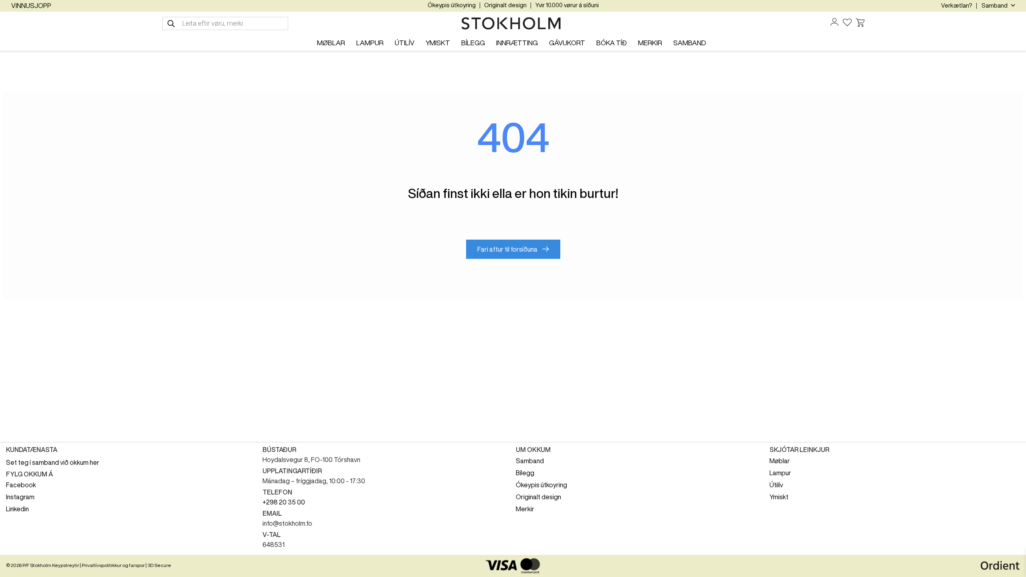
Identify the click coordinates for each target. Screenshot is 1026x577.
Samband (530, 461)
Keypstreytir (65, 565)
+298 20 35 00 (284, 502)
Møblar (780, 461)
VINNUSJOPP (31, 5)
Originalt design (505, 5)
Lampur (780, 473)
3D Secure (159, 565)
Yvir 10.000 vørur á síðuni (567, 5)
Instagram (20, 497)
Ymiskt (779, 497)
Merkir (525, 509)
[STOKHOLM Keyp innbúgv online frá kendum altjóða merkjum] (513, 23)
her (94, 462)
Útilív (776, 485)
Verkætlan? (956, 5)
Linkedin (17, 509)
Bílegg (525, 473)
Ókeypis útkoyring (452, 5)
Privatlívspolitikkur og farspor (113, 565)
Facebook (21, 485)
